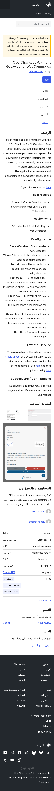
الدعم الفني (45, 695)
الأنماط (22, 680)
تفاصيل (44, 90)
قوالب (22, 669)
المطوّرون (46, 700)
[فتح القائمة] (5, 4)
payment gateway (12, 585)
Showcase (20, 664)
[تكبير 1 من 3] (46, 412)
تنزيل (46, 79)
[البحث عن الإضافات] (19, 24)
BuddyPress (44, 731)
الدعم (45, 122)
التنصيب (44, 106)
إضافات (22, 674)
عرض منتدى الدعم (41, 645)
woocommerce (11, 591)
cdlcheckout (36, 71)
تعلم (49, 689)
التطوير (44, 114)
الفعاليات (21, 695)
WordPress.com (41, 715)
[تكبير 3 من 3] (46, 427)
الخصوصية (46, 680)
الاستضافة (46, 674)
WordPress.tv (42, 705)
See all (6, 622)
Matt (47, 720)
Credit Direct (12, 356)
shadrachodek (37, 521)
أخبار (48, 669)
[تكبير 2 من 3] (21, 412)
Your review (44, 622)
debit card (8, 579)
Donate (20, 700)
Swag (21, 705)
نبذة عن (47, 664)
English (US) (9, 572)
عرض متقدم (45, 599)
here (48, 187)
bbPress (46, 726)
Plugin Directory (43, 13)
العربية (40, 745)
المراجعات (43, 98)
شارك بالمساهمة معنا (15, 689)
